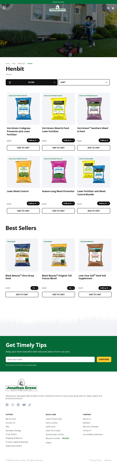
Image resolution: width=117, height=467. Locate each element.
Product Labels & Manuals (17, 442)
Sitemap (107, 460)
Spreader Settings (13, 430)
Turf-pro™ (87, 430)
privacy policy (31, 365)
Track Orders (11, 434)
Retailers (86, 423)
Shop (13, 63)
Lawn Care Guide (53, 430)
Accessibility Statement (93, 434)
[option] (21, 268)
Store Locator (52, 423)
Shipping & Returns (14, 438)
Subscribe (104, 359)
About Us (87, 419)
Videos (49, 442)
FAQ (7, 426)
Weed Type (21, 63)
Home (8, 63)
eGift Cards (50, 426)
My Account (11, 419)
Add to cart (23, 147)
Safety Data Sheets (14, 446)
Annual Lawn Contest (55, 434)
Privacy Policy (95, 460)
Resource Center (58, 2)
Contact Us (10, 423)
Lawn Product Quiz (54, 419)
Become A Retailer (90, 426)
